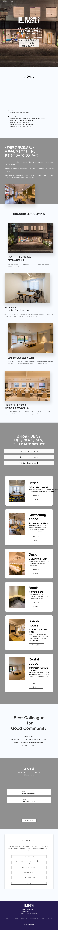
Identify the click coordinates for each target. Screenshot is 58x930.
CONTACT (50, 918)
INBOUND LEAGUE (7, 2)
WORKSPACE (15, 918)
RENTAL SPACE (24, 918)
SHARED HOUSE (34, 918)
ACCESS (43, 918)
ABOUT (7, 918)
